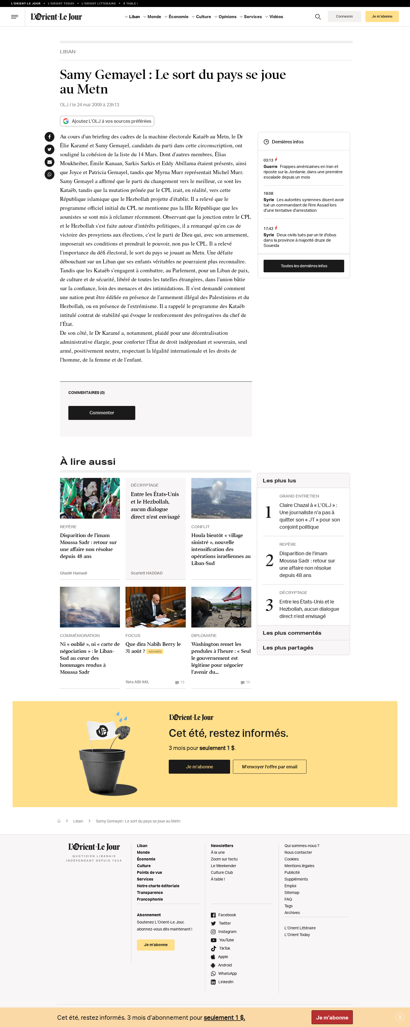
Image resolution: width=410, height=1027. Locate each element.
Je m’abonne (199, 766)
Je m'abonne (332, 1017)
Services (145, 879)
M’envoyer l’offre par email (269, 766)
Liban (68, 51)
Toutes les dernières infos (304, 265)
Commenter (102, 412)
